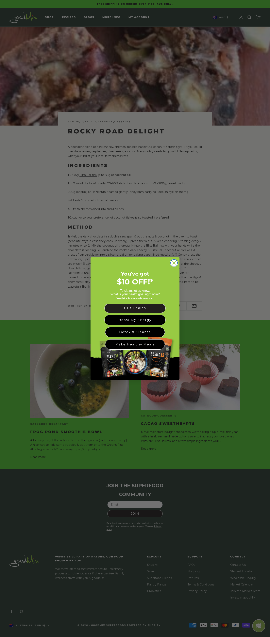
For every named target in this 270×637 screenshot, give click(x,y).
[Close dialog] (174, 262)
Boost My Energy (135, 320)
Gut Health (135, 308)
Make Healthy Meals (135, 344)
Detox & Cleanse (135, 332)
